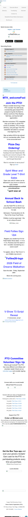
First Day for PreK (9, 61)
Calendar (24, 7)
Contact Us (14, 13)
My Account (9, 20)
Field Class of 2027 (16, 410)
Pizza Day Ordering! (14, 146)
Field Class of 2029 (16, 406)
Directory (4, 10)
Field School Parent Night (10, 71)
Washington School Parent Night (12, 74)
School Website (18, 509)
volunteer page (7, 371)
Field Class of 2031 (16, 401)
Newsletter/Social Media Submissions (14, 17)
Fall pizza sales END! (10, 65)
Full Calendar (14, 82)
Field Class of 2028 (16, 408)
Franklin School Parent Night (11, 72)
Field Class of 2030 (17, 403)
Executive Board (14, 7)
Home (4, 7)
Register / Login (11, 29)
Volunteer (23, 10)
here (16, 164)
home (4, 1)
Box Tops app (16, 451)
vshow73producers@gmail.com (14, 320)
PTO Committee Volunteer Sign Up (14, 360)
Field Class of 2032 (21, 398)
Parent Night (8, 67)
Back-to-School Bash (10, 78)
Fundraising (14, 10)
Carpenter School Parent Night (11, 69)
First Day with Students (10, 51)
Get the (6, 451)
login (1, 1)
